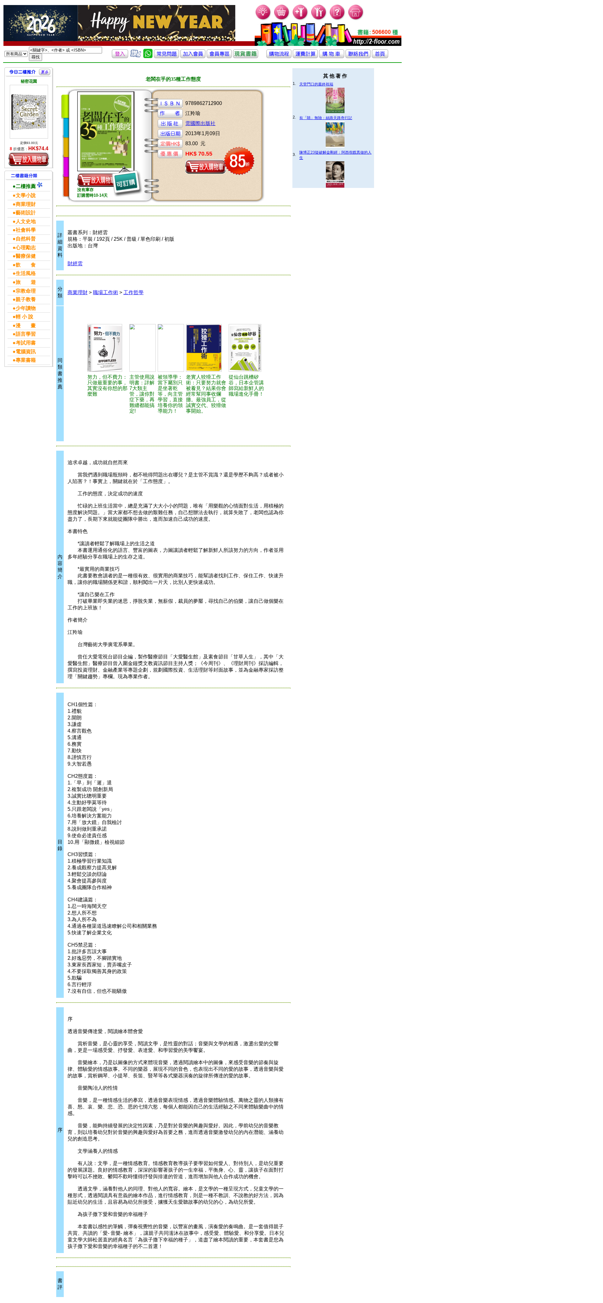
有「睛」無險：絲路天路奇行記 (325, 118)
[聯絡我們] (358, 56)
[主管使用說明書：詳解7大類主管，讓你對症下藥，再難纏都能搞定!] (142, 348)
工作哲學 (133, 292)
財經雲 (75, 263)
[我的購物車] (282, 19)
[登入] (120, 56)
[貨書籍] (245, 56)
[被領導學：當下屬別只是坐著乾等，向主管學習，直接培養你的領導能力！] (171, 348)
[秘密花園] (29, 112)
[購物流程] (278, 56)
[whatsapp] (148, 56)
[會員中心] (319, 19)
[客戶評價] (135, 56)
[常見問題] (337, 19)
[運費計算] (305, 56)
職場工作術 (105, 292)
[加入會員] (300, 19)
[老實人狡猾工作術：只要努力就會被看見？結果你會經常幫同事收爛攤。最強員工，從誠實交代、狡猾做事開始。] (206, 348)
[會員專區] (219, 56)
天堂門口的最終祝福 (316, 84)
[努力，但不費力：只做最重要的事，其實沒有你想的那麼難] (107, 348)
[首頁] (356, 19)
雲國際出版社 (200, 123)
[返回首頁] (380, 56)
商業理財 (78, 292)
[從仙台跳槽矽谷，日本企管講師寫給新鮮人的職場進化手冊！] (248, 348)
